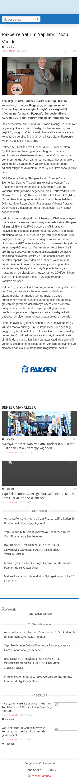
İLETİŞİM (51, 770)
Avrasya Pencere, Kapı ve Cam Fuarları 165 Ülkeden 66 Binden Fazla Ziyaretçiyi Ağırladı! (38, 446)
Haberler (9, 47)
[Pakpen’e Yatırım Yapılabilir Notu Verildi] (39, 75)
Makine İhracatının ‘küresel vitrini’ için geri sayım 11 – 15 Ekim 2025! (39, 579)
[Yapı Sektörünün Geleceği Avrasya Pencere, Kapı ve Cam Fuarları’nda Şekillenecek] (39, 472)
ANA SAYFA (34, 770)
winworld (13, 452)
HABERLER (39, 695)
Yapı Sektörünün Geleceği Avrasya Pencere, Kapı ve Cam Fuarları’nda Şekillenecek (38, 496)
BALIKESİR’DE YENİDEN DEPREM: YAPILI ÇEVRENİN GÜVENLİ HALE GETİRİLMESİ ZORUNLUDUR (32, 550)
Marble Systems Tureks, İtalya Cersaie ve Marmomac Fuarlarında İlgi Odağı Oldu (38, 565)
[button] (75, 19)
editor (12, 51)
